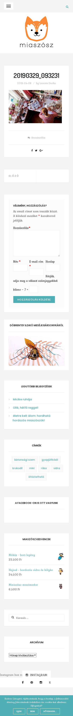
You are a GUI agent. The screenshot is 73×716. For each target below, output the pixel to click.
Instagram (38, 675)
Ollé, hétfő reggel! (25, 408)
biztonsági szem (24, 460)
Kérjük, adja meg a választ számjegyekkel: (35, 278)
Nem (32, 711)
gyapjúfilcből (50, 460)
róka (44, 468)
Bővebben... (50, 711)
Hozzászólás (38, 137)
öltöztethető (36, 477)
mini (31, 468)
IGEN (19, 711)
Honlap (50, 261)
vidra (57, 468)
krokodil (17, 468)
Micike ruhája (22, 399)
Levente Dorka (48, 83)
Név (17, 261)
